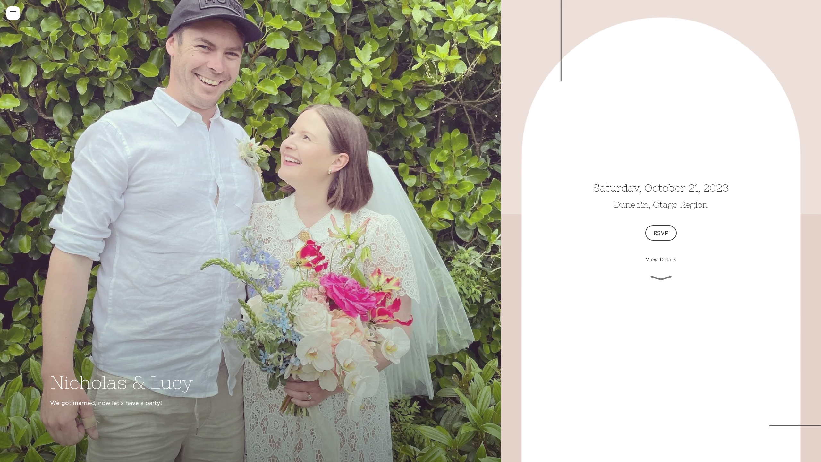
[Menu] (13, 13)
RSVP (661, 232)
